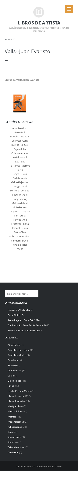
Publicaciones (15, 426)
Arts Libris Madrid (17, 355)
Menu (69, 9)
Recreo (11, 432)
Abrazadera (14, 345)
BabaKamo (13, 360)
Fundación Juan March (19, 391)
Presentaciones (16, 421)
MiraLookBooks (16, 411)
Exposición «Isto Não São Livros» (25, 330)
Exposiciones (14, 380)
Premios (12, 416)
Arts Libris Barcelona (19, 350)
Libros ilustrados (16, 401)
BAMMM (12, 365)
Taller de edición (16, 447)
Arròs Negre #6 (19, 122)
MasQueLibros (15, 406)
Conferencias (15, 370)
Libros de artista (16, 396)
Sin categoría (14, 437)
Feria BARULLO (15, 315)
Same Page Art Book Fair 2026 (24, 320)
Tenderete (13, 452)
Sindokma (13, 442)
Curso (11, 375)
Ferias (11, 385)
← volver (10, 39)
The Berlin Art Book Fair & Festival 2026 (28, 325)
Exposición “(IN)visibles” (20, 310)
